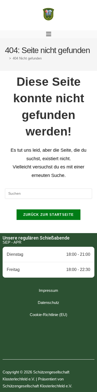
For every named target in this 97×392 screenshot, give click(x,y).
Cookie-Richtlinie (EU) (48, 314)
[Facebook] (34, 343)
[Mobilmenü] (48, 34)
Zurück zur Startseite (48, 215)
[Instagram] (48, 343)
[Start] (6, 58)
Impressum (48, 290)
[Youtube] (62, 343)
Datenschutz (48, 302)
